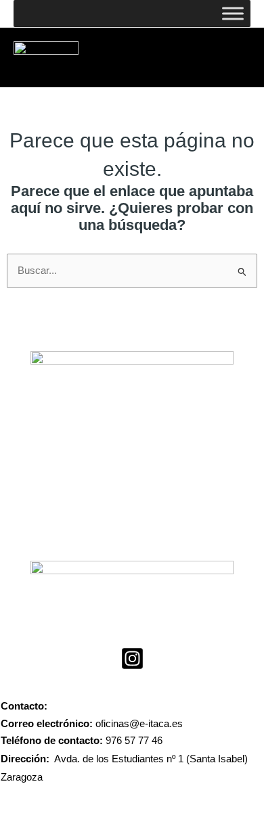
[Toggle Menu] (233, 13)
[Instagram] (132, 658)
